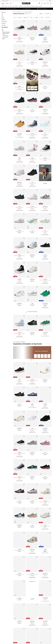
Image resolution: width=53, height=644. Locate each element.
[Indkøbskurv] (50, 3)
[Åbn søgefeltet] (50, 6)
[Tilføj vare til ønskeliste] (24, 21)
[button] (41, 14)
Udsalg (19, 17)
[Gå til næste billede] (50, 344)
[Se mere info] (19, 42)
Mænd (7, 3)
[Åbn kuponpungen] (39, 3)
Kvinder (3, 3)
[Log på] (42, 3)
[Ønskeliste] (48, 3)
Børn (11, 3)
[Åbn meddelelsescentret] (45, 3)
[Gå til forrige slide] (45, 344)
